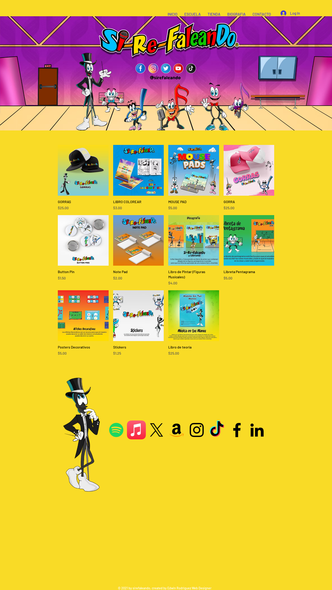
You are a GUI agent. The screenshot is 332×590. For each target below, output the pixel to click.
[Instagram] (196, 429)
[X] (156, 429)
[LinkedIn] (257, 429)
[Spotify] (116, 429)
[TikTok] (216, 429)
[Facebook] (236, 429)
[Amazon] (176, 429)
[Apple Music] (136, 429)
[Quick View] (83, 170)
